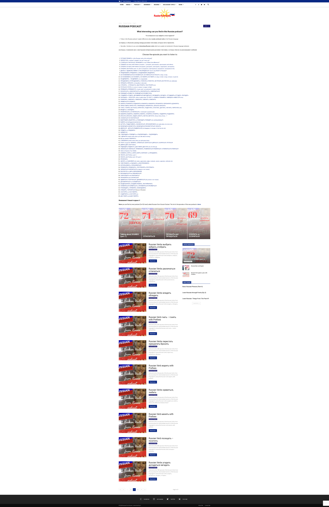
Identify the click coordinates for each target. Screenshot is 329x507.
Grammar (147, 4)
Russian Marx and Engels (197, 266)
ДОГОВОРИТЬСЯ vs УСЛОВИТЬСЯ (131, 181)
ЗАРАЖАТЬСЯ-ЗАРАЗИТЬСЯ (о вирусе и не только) (135, 169)
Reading (156, 4)
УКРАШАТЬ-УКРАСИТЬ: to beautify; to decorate (134, 83)
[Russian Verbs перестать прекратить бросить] (132, 350)
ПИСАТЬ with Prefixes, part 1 (128, 155)
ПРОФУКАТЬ (124, 159)
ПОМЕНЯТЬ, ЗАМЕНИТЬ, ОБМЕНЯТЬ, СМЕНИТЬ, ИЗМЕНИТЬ (138, 99)
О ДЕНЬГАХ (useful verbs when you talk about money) (135, 136)
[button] (208, 5)
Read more (153, 261)
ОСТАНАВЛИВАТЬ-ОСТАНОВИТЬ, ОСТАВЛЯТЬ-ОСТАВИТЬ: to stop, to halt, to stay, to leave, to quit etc (149, 77)
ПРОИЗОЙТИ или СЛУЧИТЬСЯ (129, 177)
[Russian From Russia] (164, 14)
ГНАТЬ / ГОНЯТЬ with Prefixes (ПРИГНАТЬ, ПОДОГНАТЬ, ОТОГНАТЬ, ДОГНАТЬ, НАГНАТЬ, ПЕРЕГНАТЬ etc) (151, 107)
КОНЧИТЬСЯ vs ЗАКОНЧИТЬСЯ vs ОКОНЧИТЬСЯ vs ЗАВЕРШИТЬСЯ (140, 91)
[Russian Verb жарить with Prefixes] (132, 374)
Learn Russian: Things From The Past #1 (195, 298)
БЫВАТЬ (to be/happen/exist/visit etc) (131, 122)
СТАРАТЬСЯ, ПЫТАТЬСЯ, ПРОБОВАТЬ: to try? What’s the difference (140, 62)
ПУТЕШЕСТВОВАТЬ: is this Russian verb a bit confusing (136, 58)
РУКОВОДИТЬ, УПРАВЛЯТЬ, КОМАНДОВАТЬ (133, 187)
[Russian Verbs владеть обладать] (132, 302)
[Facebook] (195, 4)
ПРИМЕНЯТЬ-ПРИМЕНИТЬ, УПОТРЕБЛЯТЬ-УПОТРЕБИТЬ (137, 167)
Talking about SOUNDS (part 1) (194, 259)
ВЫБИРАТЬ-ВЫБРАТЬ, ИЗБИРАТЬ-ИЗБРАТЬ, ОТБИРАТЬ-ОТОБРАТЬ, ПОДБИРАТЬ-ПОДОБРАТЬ (147, 114)
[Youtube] (204, 4)
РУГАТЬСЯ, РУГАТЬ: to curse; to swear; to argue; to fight (136, 87)
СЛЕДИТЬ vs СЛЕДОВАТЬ (128, 130)
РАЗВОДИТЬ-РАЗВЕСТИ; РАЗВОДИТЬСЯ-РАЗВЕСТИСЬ (136, 93)
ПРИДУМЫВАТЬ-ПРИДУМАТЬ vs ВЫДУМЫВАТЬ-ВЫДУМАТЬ (138, 72)
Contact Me (207, 505)
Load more (196, 303)
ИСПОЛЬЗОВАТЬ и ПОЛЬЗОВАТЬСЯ (131, 165)
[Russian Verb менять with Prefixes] (132, 423)
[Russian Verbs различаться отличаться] (132, 277)
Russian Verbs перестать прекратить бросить (161, 342)
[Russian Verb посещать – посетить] (132, 447)
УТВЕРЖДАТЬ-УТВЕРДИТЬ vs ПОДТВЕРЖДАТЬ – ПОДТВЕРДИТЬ (139, 134)
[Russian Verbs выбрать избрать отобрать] (132, 253)
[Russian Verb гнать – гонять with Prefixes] (132, 326)
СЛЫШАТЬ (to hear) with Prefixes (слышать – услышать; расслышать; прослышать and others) (147, 64)
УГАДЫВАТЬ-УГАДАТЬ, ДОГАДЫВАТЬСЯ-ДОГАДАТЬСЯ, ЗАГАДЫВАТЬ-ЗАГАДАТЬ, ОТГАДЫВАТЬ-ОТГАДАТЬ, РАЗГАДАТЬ (154, 95)
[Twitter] (201, 4)
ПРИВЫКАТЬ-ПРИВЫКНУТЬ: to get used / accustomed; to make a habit (140, 89)
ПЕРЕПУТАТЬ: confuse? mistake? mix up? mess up (135, 60)
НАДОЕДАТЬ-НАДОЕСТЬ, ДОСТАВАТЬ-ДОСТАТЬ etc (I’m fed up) (139, 146)
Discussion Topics (169, 4)
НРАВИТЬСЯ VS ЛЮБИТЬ (128, 101)
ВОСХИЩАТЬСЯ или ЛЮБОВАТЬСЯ (131, 173)
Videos (128, 4)
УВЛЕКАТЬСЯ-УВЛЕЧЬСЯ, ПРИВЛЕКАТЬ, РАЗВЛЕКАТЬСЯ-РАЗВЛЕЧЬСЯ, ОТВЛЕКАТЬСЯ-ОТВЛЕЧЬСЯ (149, 148)
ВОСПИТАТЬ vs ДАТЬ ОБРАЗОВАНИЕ (131, 171)
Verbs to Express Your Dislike (128, 151)
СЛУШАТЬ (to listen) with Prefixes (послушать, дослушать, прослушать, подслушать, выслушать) (147, 66)
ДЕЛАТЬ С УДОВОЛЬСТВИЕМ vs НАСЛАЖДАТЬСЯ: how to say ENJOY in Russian (143, 70)
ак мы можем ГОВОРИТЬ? (128, 138)
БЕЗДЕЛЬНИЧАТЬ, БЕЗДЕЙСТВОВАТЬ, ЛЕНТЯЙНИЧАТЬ (137, 183)
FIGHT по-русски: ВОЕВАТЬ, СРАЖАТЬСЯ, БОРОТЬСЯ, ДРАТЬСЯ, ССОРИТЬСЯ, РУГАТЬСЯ (147, 142)
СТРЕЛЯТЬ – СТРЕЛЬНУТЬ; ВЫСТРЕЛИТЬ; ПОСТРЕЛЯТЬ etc (138, 85)
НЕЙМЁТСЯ (124, 132)
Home (122, 4)
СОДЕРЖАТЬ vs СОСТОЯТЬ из (129, 194)
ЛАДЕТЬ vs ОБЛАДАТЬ (127, 109)
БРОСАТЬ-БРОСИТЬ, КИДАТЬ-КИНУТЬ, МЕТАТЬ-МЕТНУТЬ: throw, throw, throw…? (144, 116)
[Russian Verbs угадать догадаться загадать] (132, 471)
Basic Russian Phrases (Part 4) (192, 286)
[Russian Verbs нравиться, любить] (132, 399)
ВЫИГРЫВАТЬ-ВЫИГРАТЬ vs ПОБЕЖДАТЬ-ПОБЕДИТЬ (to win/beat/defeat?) (142, 120)
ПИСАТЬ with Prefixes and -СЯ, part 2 (131, 157)
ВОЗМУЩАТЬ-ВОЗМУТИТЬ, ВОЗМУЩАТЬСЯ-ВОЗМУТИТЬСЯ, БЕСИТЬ (141, 126)
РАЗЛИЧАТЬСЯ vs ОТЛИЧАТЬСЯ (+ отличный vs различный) (138, 111)
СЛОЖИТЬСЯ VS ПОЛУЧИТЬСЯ (130, 118)
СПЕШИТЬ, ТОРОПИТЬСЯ (128, 190)
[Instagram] (198, 4)
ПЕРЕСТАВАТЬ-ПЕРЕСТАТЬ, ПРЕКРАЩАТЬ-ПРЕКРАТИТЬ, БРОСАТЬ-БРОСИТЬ (143, 105)
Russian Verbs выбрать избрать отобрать (160, 245)
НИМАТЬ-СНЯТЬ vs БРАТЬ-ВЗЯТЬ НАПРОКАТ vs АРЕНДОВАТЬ (139, 153)
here (199, 204)
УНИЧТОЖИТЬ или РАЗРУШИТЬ (130, 175)
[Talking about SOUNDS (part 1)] (196, 255)
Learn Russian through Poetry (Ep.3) (194, 292)
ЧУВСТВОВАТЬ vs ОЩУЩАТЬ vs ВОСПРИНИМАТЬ (135, 163)
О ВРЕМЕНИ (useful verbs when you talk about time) (135, 140)
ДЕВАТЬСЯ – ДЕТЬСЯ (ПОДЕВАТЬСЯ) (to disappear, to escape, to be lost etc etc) (143, 128)
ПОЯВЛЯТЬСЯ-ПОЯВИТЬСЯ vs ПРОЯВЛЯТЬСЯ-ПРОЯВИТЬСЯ (139, 185)
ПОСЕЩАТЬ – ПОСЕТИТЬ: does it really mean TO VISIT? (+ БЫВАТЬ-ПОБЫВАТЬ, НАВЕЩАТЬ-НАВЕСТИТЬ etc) (152, 97)
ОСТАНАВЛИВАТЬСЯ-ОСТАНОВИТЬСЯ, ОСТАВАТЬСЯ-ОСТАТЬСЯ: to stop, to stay (144, 74)
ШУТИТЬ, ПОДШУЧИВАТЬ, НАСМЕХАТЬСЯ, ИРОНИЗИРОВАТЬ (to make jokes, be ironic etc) (146, 124)
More (180, 4)
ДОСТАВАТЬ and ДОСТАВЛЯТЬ (129, 196)
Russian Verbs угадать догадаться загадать (159, 463)
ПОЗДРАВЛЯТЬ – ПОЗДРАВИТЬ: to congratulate (134, 79)
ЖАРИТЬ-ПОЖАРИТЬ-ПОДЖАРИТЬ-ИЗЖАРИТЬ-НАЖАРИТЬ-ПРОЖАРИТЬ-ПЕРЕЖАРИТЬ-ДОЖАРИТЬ (150, 103)
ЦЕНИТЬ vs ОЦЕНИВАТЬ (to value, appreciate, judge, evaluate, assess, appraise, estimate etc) (147, 161)
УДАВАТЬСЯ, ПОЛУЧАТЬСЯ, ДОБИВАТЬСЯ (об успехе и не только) (140, 179)
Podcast (137, 4)
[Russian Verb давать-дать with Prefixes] (185, 274)
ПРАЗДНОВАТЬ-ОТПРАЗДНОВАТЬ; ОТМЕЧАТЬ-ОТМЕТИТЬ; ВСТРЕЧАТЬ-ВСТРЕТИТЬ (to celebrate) (149, 81)
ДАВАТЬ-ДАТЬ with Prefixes (128, 144)
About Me (200, 505)
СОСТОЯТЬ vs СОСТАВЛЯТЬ (129, 192)
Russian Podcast (127, 23)
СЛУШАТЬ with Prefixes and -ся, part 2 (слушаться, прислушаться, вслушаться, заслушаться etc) (148, 68)
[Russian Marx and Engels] (185, 267)
